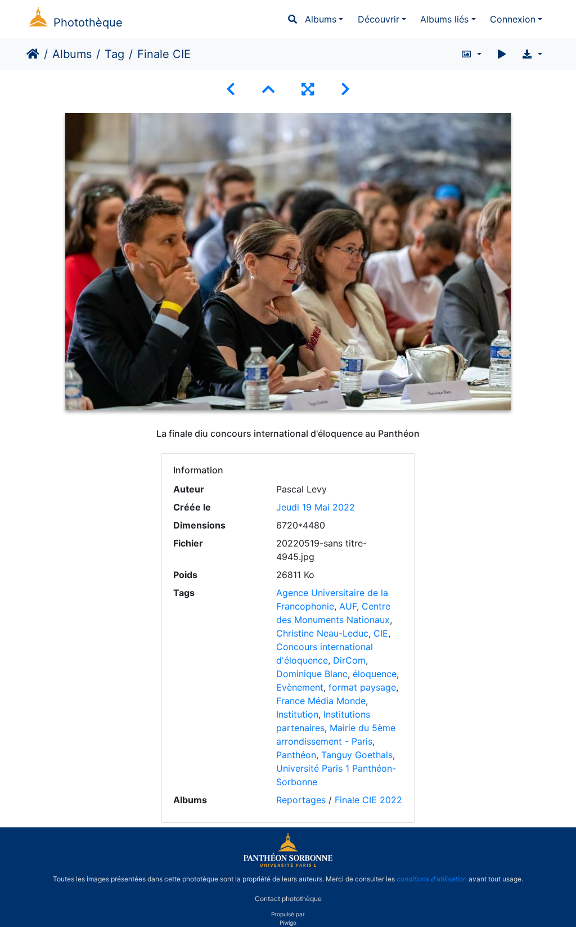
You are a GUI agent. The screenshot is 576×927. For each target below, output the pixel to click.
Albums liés (444, 19)
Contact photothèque (288, 898)
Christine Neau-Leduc (322, 633)
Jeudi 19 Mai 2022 (315, 507)
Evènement (299, 687)
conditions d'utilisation (432, 879)
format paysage (362, 687)
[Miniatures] (268, 89)
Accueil (32, 54)
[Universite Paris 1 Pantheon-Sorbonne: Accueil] (288, 864)
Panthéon (296, 754)
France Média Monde (321, 700)
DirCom (349, 660)
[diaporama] (502, 54)
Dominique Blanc (312, 673)
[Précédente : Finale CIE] (231, 89)
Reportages (301, 799)
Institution (297, 714)
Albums (320, 19)
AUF (348, 606)
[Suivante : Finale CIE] (345, 89)
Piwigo (288, 922)
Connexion (513, 19)
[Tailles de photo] (471, 54)
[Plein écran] (307, 89)
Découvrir (378, 19)
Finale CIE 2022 (368, 799)
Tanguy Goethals (357, 754)
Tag (114, 54)
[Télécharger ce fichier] (532, 54)
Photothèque (88, 22)
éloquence (375, 673)
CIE (381, 633)
